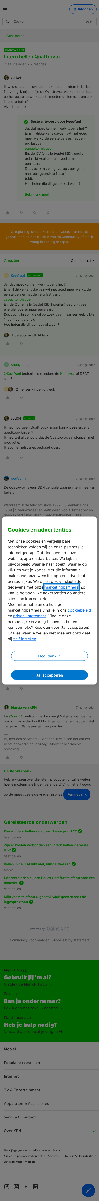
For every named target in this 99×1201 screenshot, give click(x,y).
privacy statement (29, 615)
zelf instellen (24, 638)
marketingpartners (61, 586)
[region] (49, 601)
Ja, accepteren (49, 674)
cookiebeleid (79, 609)
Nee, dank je (49, 655)
